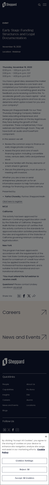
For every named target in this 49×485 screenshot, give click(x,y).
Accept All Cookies (24, 478)
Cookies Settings (24, 461)
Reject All (24, 469)
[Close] (46, 436)
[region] (24, 459)
